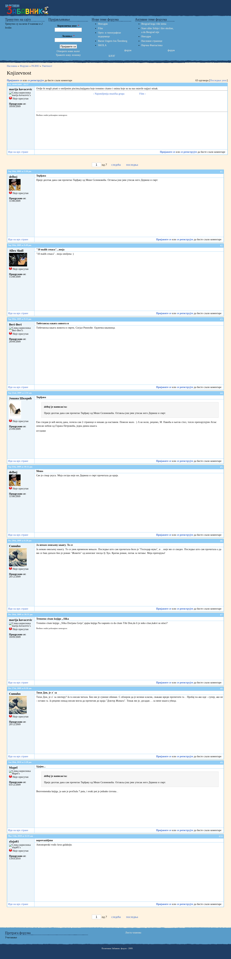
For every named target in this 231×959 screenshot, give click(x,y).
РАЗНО (35, 66)
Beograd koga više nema (153, 24)
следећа (116, 164)
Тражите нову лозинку (68, 55)
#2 (221, 245)
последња (132, 164)
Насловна (12, 66)
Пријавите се (14, 80)
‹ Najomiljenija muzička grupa (108, 93)
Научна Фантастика (151, 45)
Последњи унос (218, 80)
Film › (142, 93)
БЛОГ (112, 56)
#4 (221, 393)
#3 (221, 319)
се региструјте (36, 80)
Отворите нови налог (68, 51)
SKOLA (102, 45)
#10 (221, 836)
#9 (221, 762)
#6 (221, 541)
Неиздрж (103, 24)
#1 (221, 171)
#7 (221, 615)
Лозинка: (68, 36)
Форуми (24, 66)
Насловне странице (151, 41)
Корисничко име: (68, 25)
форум (127, 50)
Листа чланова (133, 932)
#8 (221, 688)
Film (100, 28)
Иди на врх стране (18, 152)
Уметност (47, 66)
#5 (221, 467)
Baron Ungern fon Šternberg (112, 41)
